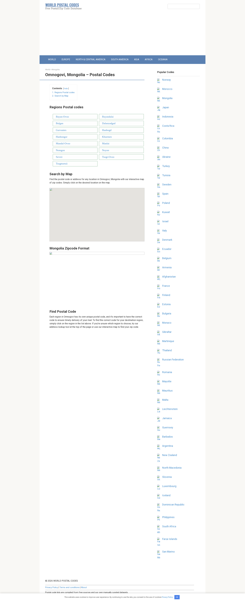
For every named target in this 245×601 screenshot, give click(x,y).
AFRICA (148, 59)
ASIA (136, 59)
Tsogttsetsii (61, 163)
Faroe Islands (169, 538)
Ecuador (166, 248)
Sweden (166, 184)
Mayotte (166, 381)
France (166, 285)
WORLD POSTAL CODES (62, 5)
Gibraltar (167, 331)
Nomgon (60, 150)
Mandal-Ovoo (63, 143)
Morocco (167, 88)
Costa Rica (168, 125)
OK (177, 597)
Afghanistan (169, 276)
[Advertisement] (122, 34)
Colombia (167, 138)
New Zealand (169, 455)
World (47, 69)
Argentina (167, 445)
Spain (165, 193)
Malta (165, 399)
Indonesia (167, 116)
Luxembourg (169, 486)
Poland (166, 202)
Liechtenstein (170, 409)
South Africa (169, 526)
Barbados (167, 436)
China (165, 147)
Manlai (105, 143)
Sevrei (59, 156)
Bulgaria (166, 313)
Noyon (105, 150)
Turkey (166, 166)
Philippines (168, 517)
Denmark (167, 239)
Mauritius (167, 390)
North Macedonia (171, 467)
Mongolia (56, 69)
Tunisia (166, 175)
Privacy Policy (51, 587)
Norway (166, 79)
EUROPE (66, 59)
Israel (165, 221)
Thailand (167, 350)
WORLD (52, 59)
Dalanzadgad (108, 123)
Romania (167, 372)
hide (66, 88)
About (84, 587)
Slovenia (167, 476)
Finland (166, 295)
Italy (164, 230)
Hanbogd (106, 130)
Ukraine (166, 156)
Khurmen (107, 136)
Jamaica (167, 418)
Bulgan (59, 123)
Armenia (167, 267)
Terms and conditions (70, 587)
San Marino (168, 551)
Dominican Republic (173, 504)
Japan (165, 107)
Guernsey (167, 427)
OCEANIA (162, 59)
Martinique (168, 341)
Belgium (166, 258)
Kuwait (166, 212)
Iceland (166, 495)
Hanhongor (61, 136)
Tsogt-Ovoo (108, 156)
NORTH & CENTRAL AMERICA (90, 59)
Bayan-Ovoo (62, 116)
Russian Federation (173, 359)
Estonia (166, 304)
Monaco (166, 322)
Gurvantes (61, 130)
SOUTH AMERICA (119, 59)
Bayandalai (108, 116)
